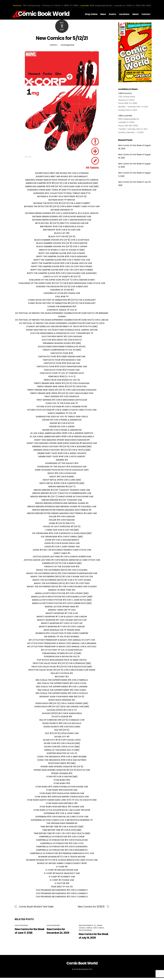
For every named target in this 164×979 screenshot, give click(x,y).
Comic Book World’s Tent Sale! (36, 906)
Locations (124, 14)
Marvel (89, 928)
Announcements (86, 925)
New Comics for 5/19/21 (91, 906)
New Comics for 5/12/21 (62, 38)
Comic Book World (81, 969)
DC (95, 925)
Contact (146, 14)
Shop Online (91, 14)
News (103, 14)
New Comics (98, 928)
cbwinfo (54, 45)
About (135, 14)
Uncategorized (67, 45)
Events (112, 14)
